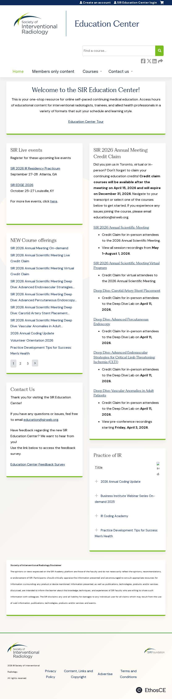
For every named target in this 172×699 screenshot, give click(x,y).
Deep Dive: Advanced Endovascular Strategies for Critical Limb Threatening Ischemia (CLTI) (124, 357)
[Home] (76, 23)
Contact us (118, 71)
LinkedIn (154, 61)
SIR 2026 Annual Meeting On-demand (39, 248)
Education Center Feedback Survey (37, 464)
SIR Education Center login (137, 2)
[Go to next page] (35, 363)
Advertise (105, 674)
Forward (160, 61)
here (53, 201)
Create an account (97, 2)
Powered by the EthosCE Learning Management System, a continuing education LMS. (151, 690)
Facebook (143, 61)
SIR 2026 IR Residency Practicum (35, 168)
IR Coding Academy (114, 516)
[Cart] (162, 4)
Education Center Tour (86, 121)
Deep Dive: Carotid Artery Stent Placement (127, 290)
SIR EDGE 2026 (21, 185)
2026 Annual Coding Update (32, 333)
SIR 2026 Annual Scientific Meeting (121, 227)
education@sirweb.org (40, 419)
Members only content (53, 71)
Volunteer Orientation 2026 (31, 340)
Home (18, 71)
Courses (90, 71)
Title (99, 467)
